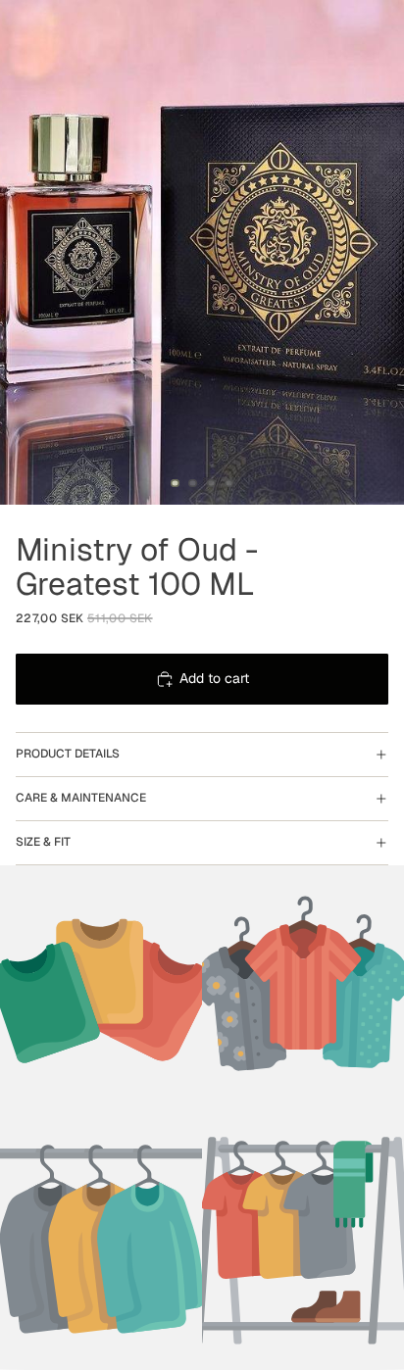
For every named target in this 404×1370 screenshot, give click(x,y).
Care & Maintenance (81, 798)
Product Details (68, 753)
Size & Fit (43, 842)
